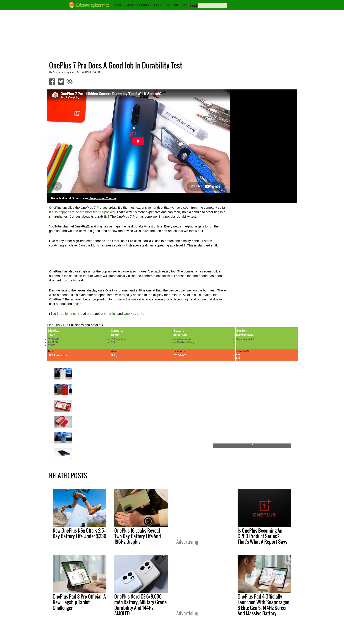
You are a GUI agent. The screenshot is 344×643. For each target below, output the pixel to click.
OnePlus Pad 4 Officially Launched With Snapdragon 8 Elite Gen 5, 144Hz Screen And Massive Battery (263, 605)
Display (53, 330)
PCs (166, 5)
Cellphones (68, 313)
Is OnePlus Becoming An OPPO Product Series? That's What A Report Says (262, 536)
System (242, 330)
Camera (117, 330)
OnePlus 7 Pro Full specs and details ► (75, 325)
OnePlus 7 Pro (134, 313)
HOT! (175, 5)
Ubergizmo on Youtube (102, 198)
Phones (157, 5)
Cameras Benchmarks (137, 5)
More (184, 5)
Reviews (116, 5)
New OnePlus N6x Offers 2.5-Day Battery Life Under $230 (79, 533)
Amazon (62, 355)
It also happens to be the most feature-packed (82, 212)
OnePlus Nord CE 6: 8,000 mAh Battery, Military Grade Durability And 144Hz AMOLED (140, 605)
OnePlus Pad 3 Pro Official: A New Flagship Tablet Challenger (79, 602)
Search (194, 5)
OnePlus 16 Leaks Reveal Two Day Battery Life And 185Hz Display (137, 536)
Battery (179, 330)
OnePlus (110, 313)
